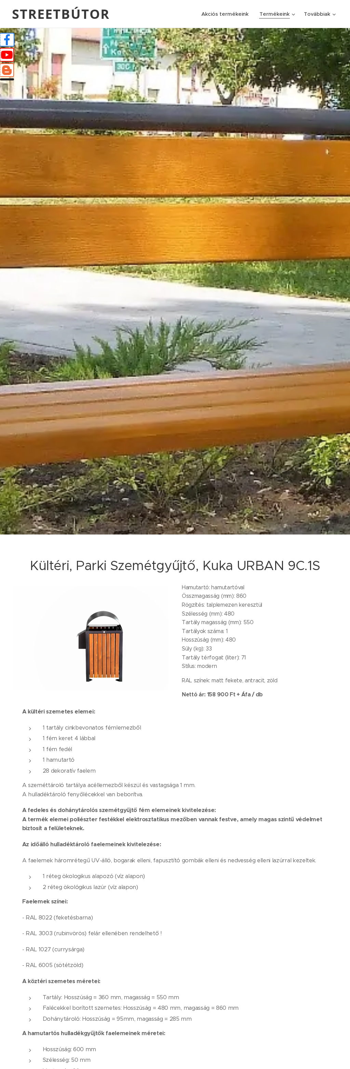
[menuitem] (227, 14)
